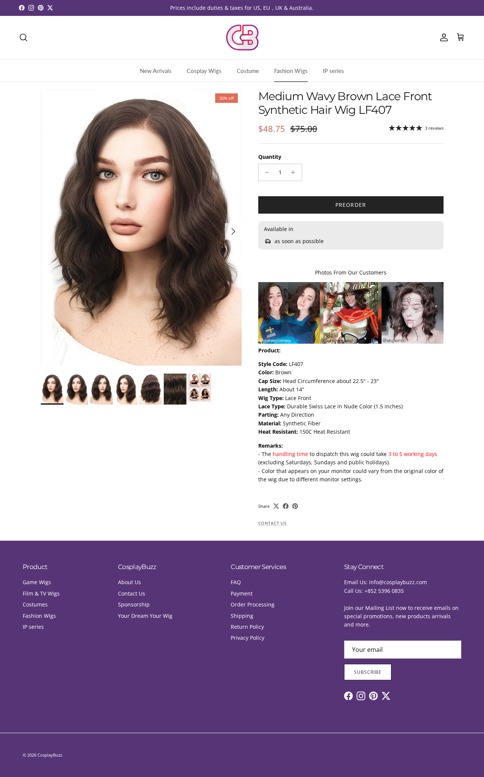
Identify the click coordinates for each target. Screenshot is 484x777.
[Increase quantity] (295, 172)
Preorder (350, 204)
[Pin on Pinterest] (295, 506)
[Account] (442, 37)
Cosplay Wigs (204, 70)
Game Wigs (37, 582)
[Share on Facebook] (286, 506)
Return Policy (247, 626)
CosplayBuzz (49, 755)
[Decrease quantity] (265, 172)
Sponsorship (134, 604)
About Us (129, 582)
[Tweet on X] (276, 506)
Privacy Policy (247, 637)
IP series (333, 70)
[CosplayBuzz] (242, 37)
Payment (242, 593)
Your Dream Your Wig (145, 615)
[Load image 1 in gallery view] (141, 228)
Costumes (35, 604)
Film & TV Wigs (41, 593)
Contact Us (272, 523)
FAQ (236, 582)
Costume (248, 70)
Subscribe (368, 672)
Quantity (269, 156)
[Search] (23, 37)
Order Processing (253, 604)
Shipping (242, 615)
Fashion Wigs (291, 70)
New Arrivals (156, 70)
